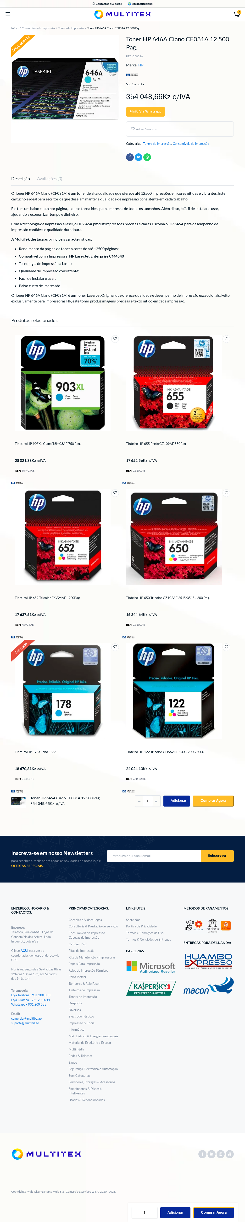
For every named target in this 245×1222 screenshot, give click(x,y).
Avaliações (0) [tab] (49, 178)
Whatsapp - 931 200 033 (28, 1004)
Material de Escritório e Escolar (90, 1042)
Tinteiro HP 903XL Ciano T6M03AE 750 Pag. (48, 443)
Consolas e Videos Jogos (85, 920)
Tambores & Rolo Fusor (84, 983)
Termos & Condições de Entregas (148, 939)
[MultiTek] (122, 14)
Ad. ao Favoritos (146, 129)
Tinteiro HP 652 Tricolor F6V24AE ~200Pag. (47, 598)
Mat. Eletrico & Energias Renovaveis (93, 1036)
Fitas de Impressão (81, 951)
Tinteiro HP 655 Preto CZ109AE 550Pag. (156, 443)
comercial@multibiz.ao (26, 1018)
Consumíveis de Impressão (38, 28)
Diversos (75, 1010)
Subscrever (217, 855)
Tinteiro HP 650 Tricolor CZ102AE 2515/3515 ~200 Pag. (168, 598)
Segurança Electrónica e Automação (93, 1069)
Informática (76, 1029)
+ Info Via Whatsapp (145, 111)
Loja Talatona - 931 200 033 (30, 995)
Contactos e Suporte (109, 3)
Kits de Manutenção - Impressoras (92, 957)
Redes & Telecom (80, 1056)
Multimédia (76, 1049)
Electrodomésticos (81, 1016)
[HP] (17, 483)
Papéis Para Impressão (84, 964)
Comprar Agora (214, 1212)
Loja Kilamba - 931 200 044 (30, 1000)
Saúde (73, 1062)
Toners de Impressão (71, 28)
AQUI (25, 951)
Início (14, 28)
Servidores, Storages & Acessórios (92, 1082)
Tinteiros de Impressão (84, 990)
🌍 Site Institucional (140, 3)
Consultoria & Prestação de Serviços (93, 926)
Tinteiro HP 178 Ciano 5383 (35, 752)
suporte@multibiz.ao (25, 1023)
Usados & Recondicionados (87, 1100)
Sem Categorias (79, 1075)
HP (141, 65)
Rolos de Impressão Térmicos (88, 970)
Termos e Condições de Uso (144, 933)
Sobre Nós (133, 920)
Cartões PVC (78, 944)
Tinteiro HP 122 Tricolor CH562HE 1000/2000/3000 (165, 752)
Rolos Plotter (77, 977)
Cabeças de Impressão (84, 937)
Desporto (75, 1003)
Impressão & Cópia (82, 1023)
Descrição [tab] (20, 178)
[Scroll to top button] (237, 1203)
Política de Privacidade (141, 926)
